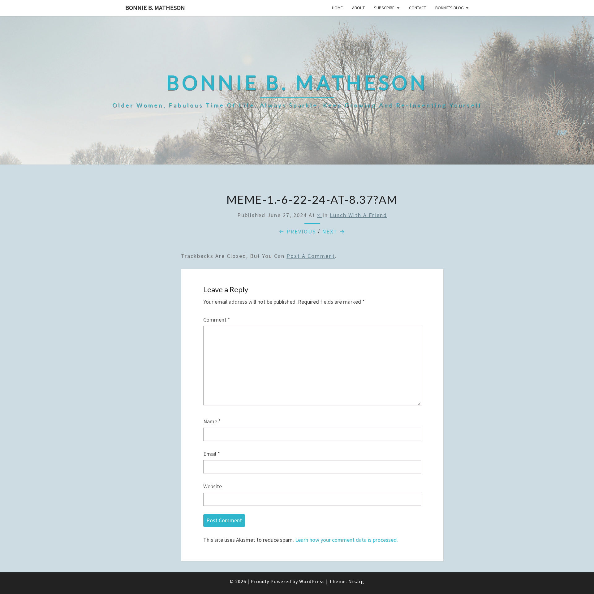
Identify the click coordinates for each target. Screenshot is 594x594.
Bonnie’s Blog (449, 8)
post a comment (310, 255)
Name (212, 421)
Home (337, 8)
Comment (216, 319)
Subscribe (384, 8)
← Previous (297, 231)
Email (211, 453)
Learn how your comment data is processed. (346, 539)
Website (212, 486)
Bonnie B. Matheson (155, 7)
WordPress (312, 581)
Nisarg (356, 581)
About (358, 8)
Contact (417, 8)
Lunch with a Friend (358, 215)
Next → (333, 231)
